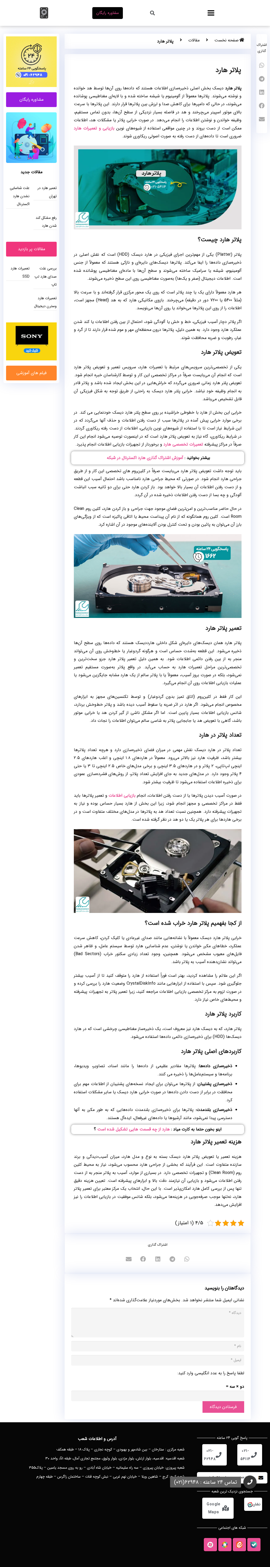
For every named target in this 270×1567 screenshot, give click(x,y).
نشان (257, 1504)
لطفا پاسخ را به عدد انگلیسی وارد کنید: (210, 1373)
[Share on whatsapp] (261, 65)
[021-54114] (254, 1455)
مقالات (194, 40)
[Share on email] (261, 119)
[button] (211, 13)
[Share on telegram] (261, 79)
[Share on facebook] (261, 106)
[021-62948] (218, 1455)
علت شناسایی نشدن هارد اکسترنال (20, 196)
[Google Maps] (225, 1508)
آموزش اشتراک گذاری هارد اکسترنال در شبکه (145, 457)
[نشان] (250, 1504)
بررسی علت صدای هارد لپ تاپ (46, 276)
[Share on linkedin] (261, 92)
